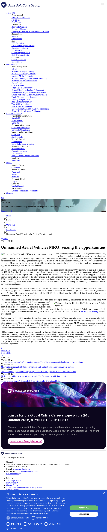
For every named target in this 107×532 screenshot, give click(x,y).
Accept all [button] (84, 508)
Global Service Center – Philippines (26, 111)
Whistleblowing (18, 50)
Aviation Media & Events (21, 76)
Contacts (15, 123)
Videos (14, 174)
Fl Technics (11, 229)
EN (2, 197)
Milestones (15, 20)
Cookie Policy (12, 485)
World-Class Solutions (20, 17)
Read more (43, 513)
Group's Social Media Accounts (24, 191)
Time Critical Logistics (20, 104)
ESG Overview (17, 43)
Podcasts (15, 177)
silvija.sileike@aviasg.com (26, 471)
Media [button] (9, 163)
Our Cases (15, 134)
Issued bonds (16, 141)
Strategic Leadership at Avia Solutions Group (30, 31)
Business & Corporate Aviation (24, 81)
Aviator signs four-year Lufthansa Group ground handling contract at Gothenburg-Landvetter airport (42, 362)
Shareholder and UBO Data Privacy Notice (24, 487)
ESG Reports (16, 153)
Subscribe (15, 160)
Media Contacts (17, 186)
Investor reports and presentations (25, 156)
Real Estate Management (21, 102)
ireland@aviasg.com (21, 469)
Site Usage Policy (13, 480)
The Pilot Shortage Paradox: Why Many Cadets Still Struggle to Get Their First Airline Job (38, 371)
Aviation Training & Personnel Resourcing (29, 78)
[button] (37, 528)
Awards (14, 36)
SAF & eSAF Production (21, 106)
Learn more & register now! (26, 441)
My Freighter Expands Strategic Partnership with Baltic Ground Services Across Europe (37, 367)
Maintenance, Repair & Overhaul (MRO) (28, 92)
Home (8, 215)
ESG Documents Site (20, 55)
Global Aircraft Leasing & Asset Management (30, 109)
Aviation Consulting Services (23, 74)
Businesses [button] (11, 64)
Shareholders (16, 118)
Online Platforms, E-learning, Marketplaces (29, 95)
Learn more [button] (6, 211)
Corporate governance (20, 53)
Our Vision (16, 22)
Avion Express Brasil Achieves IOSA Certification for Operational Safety (31, 381)
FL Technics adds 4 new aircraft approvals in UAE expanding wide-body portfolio (35, 376)
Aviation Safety (17, 137)
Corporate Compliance (20, 130)
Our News (15, 167)
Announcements (18, 149)
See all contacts (12, 474)
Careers (9, 193)
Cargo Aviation (17, 83)
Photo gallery (16, 172)
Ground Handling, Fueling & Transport (27, 90)
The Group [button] (11, 13)
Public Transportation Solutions (24, 97)
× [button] (104, 493)
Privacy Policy (12, 483)
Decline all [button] (84, 514)
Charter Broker (17, 85)
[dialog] (53, 511)
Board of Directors (19, 27)
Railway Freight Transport (22, 99)
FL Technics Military (90, 311)
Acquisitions (16, 62)
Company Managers (19, 29)
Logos (14, 181)
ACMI (14, 69)
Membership (16, 38)
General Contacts (18, 60)
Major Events (17, 120)
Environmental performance (22, 45)
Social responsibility (19, 48)
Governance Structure (20, 127)
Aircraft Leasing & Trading (22, 71)
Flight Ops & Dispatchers (21, 88)
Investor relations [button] (13, 113)
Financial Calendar (19, 151)
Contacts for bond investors (22, 144)
